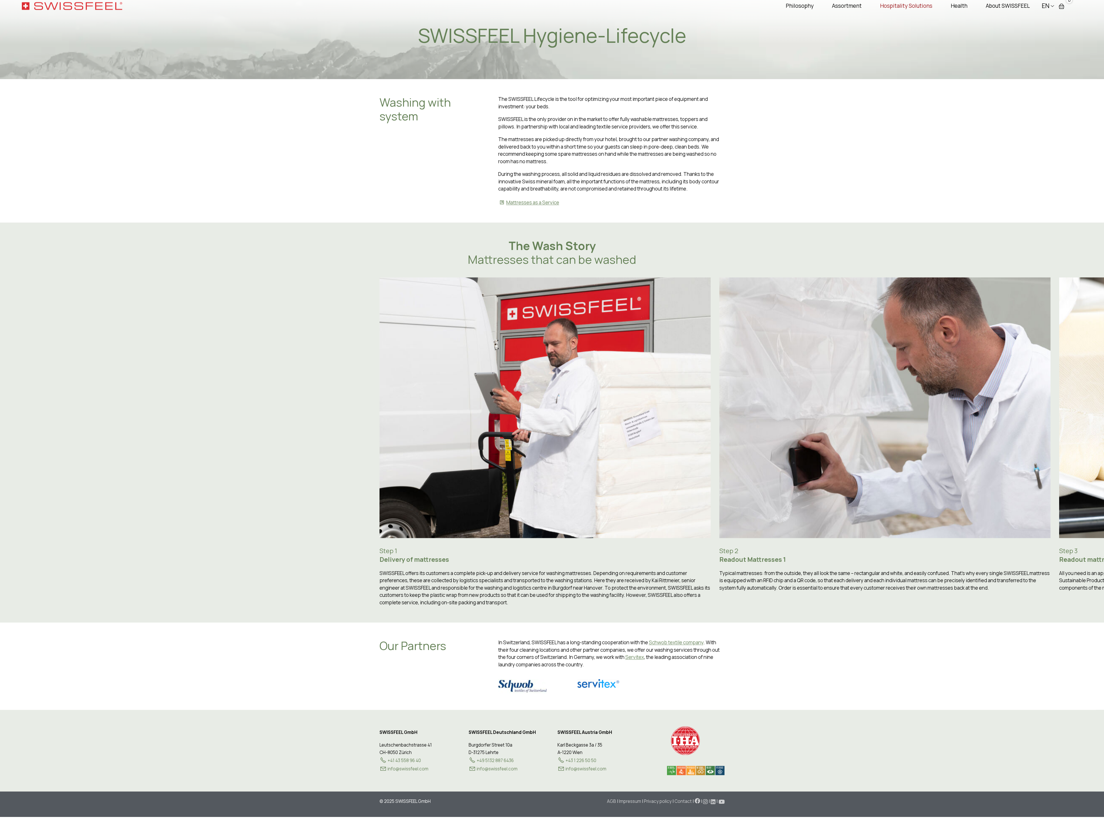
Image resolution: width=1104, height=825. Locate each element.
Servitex (634, 656)
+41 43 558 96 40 (404, 760)
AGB (611, 800)
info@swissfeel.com (497, 768)
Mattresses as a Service (532, 201)
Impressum (630, 800)
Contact (683, 800)
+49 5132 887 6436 (495, 760)
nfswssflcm (408, 768)
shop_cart (1061, 5)
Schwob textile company (676, 642)
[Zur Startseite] (72, 5)
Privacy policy (658, 800)
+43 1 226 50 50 (581, 760)
